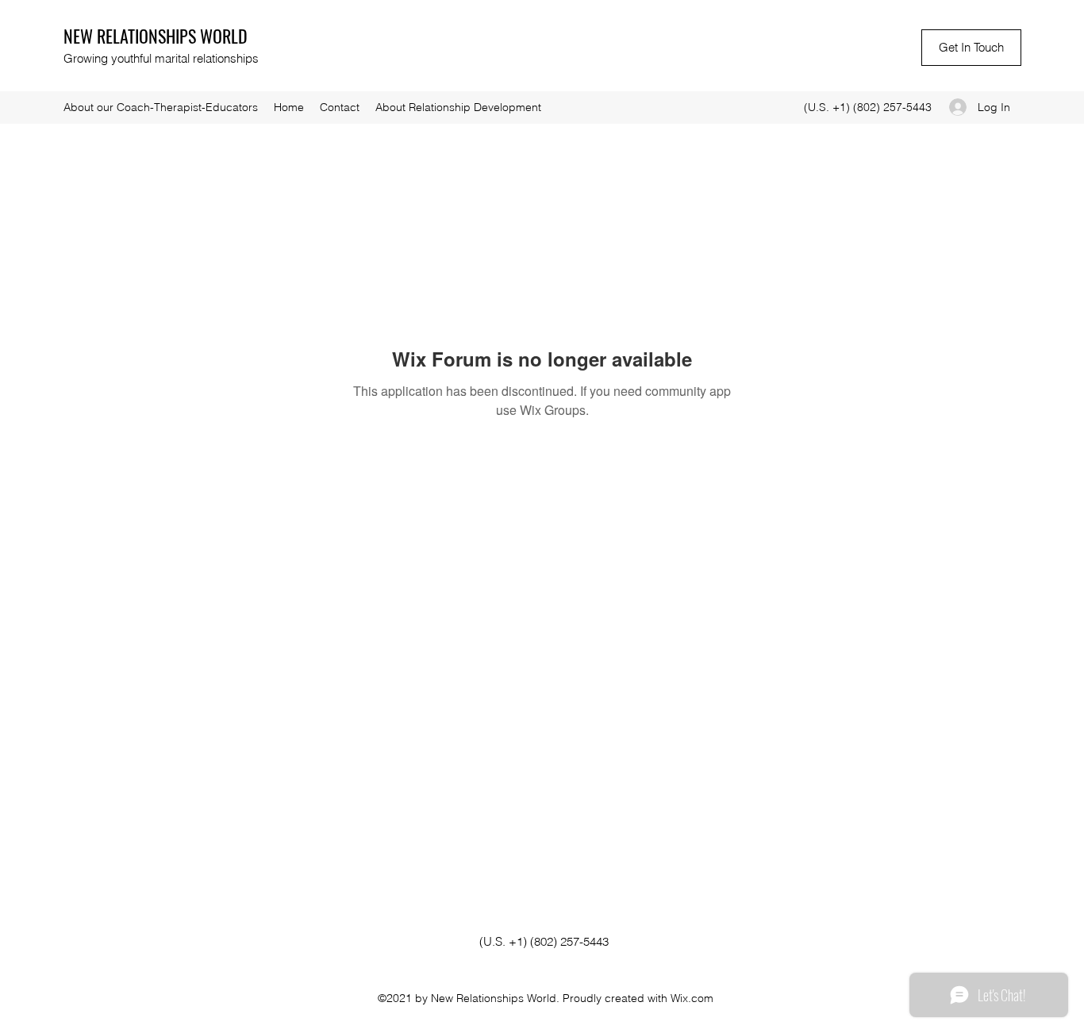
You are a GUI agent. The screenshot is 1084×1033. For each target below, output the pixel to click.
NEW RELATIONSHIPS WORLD (155, 35)
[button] (971, 47)
